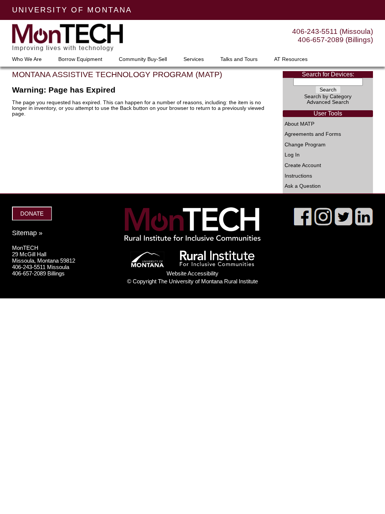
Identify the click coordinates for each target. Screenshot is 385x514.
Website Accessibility (192, 273)
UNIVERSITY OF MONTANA (72, 10)
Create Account (303, 165)
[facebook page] (303, 223)
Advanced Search (328, 102)
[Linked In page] (364, 223)
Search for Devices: (328, 74)
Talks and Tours (239, 59)
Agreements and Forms (313, 134)
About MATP (299, 124)
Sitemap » (27, 233)
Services (193, 59)
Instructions (298, 176)
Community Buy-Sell (143, 59)
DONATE (32, 213)
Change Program (305, 145)
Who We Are (27, 59)
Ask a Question (303, 186)
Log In (292, 155)
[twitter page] (343, 223)
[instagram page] (323, 223)
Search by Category (328, 96)
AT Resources (291, 59)
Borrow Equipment (80, 59)
